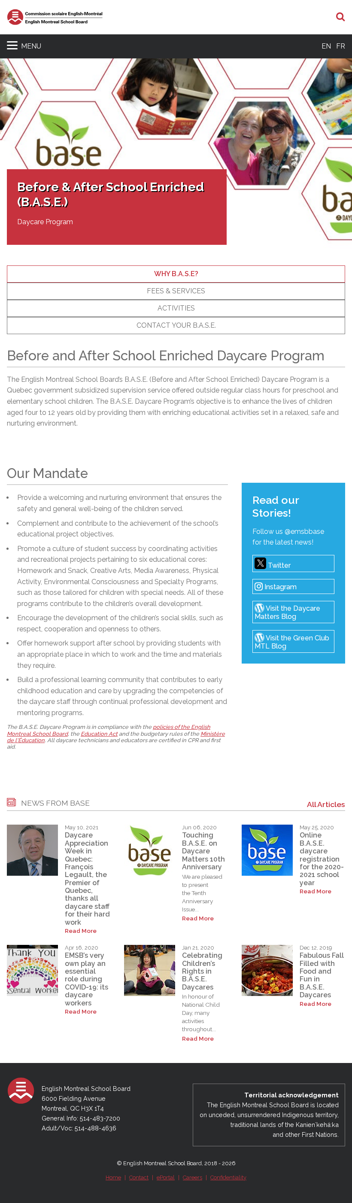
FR (340, 46)
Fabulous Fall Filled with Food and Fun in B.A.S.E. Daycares (322, 975)
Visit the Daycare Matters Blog (287, 613)
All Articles (326, 804)
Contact (139, 1177)
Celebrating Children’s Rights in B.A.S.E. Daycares (202, 971)
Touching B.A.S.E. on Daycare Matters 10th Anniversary (203, 851)
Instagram (280, 587)
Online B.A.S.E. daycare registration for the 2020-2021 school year (322, 858)
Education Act (99, 734)
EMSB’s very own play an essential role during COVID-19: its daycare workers (86, 979)
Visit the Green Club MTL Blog (292, 642)
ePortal (166, 1177)
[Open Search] (340, 17)
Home (113, 1177)
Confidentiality (228, 1177)
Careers (192, 1177)
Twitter (278, 565)
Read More (81, 931)
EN (326, 46)
